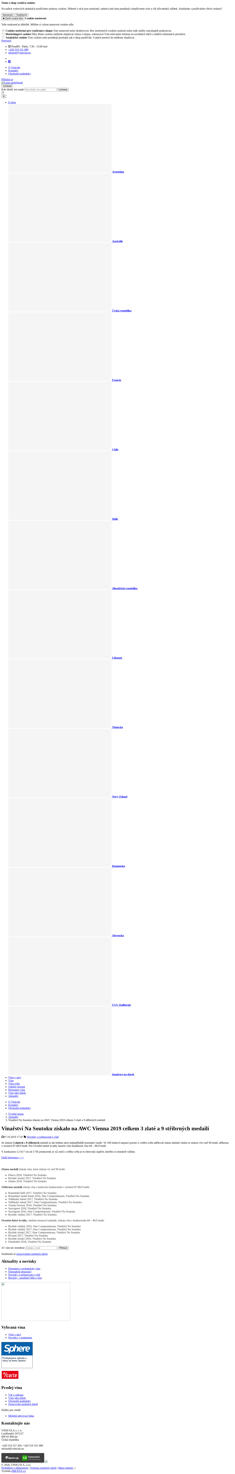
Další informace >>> (12, 1157)
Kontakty (13, 70)
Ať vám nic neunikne (13, 1247)
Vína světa (14, 1083)
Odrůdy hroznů (16, 1086)
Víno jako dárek (17, 1092)
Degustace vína (16, 1089)
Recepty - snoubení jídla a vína (25, 1277)
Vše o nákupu (15, 1394)
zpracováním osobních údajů (31, 1253)
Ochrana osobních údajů (43, 1467)
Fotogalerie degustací (19, 1271)
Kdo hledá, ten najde (12, 89)
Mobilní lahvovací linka (21, 1415)
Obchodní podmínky (19, 73)
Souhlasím (21, 15)
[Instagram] (9, 61)
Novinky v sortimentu (20, 1337)
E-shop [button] (12, 102)
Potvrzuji (6, 40)
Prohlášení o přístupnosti (14, 1467)
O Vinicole (14, 67)
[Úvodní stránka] (12, 82)
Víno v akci (14, 1077)
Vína (11, 1080)
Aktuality (13, 1096)
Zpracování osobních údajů (23, 1404)
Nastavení (8, 15)
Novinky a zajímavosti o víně (43, 1136)
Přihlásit (63, 1248)
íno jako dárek (18, 1397)
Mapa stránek (65, 1467)
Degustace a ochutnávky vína (24, 1268)
